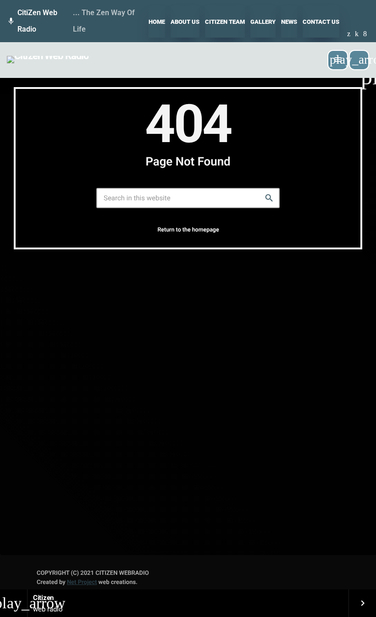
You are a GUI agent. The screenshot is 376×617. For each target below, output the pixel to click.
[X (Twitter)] (348, 34)
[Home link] (47, 60)
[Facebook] (365, 34)
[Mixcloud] (357, 34)
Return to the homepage (188, 229)
